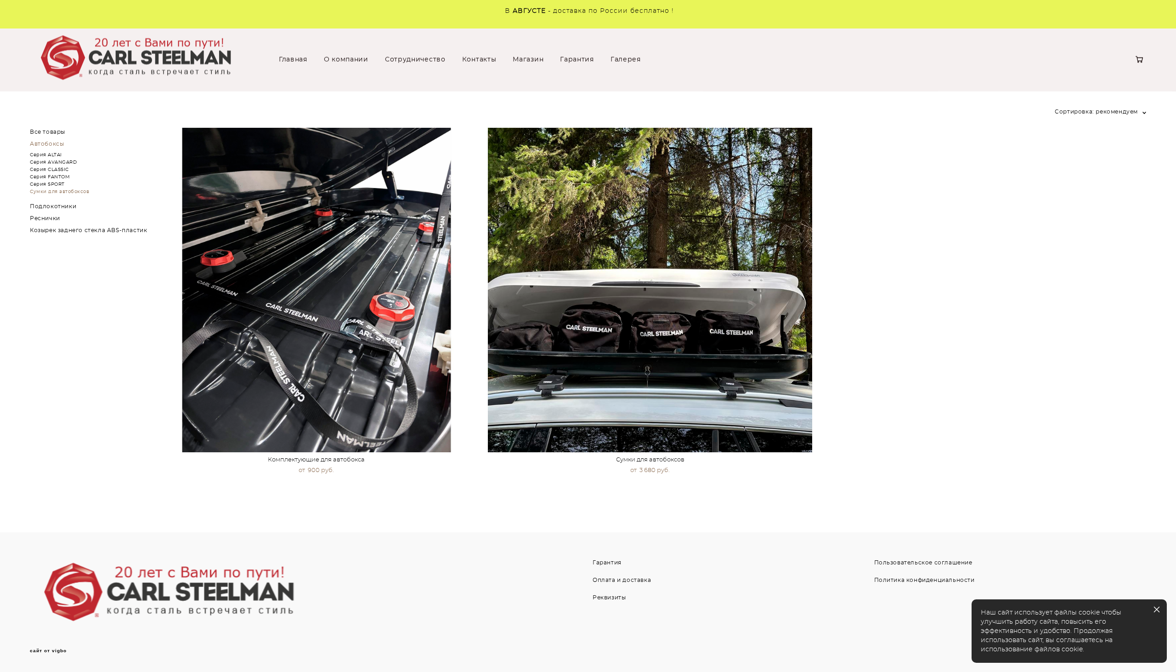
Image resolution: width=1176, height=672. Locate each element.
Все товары (47, 132)
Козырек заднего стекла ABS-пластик (88, 230)
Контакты (479, 60)
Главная (293, 60)
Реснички (45, 218)
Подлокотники (53, 206)
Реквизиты (609, 597)
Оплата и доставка (622, 580)
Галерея (626, 60)
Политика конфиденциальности (924, 580)
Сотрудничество (415, 60)
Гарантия (577, 60)
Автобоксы (47, 144)
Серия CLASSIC (49, 169)
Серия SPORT (47, 184)
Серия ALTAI (46, 155)
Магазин (528, 60)
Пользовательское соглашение (923, 562)
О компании (346, 60)
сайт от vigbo (48, 651)
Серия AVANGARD (53, 162)
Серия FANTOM (50, 177)
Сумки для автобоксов (59, 191)
